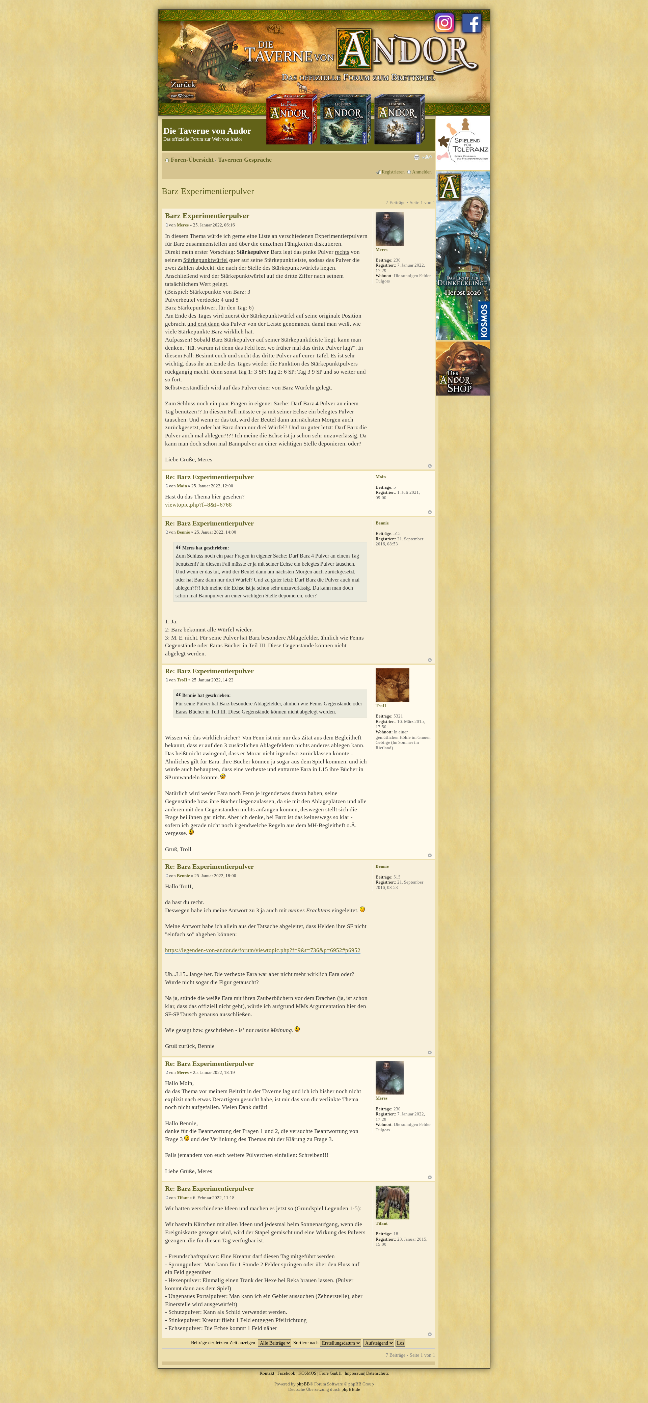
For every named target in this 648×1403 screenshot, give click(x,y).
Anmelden (422, 171)
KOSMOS (307, 1373)
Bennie (183, 532)
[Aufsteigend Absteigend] (384, 1342)
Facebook (286, 1373)
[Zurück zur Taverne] (182, 88)
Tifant (183, 1197)
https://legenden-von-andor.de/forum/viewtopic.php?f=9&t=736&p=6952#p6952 (262, 950)
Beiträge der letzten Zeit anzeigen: (224, 1342)
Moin (182, 485)
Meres (183, 224)
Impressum (354, 1373)
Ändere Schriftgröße (427, 157)
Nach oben (430, 466)
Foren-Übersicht (192, 159)
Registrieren (393, 171)
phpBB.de (351, 1389)
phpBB (303, 1383)
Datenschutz (377, 1373)
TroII (182, 679)
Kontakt (267, 1373)
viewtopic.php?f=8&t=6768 (198, 505)
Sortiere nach (306, 1342)
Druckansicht (416, 157)
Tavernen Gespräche (245, 159)
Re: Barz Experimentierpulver (209, 477)
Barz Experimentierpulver (208, 191)
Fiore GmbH (330, 1373)
